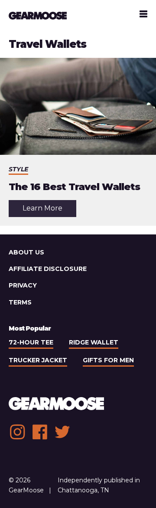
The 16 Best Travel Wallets (74, 187)
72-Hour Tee (31, 342)
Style (18, 169)
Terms (20, 302)
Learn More (49, 210)
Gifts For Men (108, 360)
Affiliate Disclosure (48, 269)
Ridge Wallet (93, 342)
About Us (26, 252)
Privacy (23, 285)
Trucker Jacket (38, 360)
